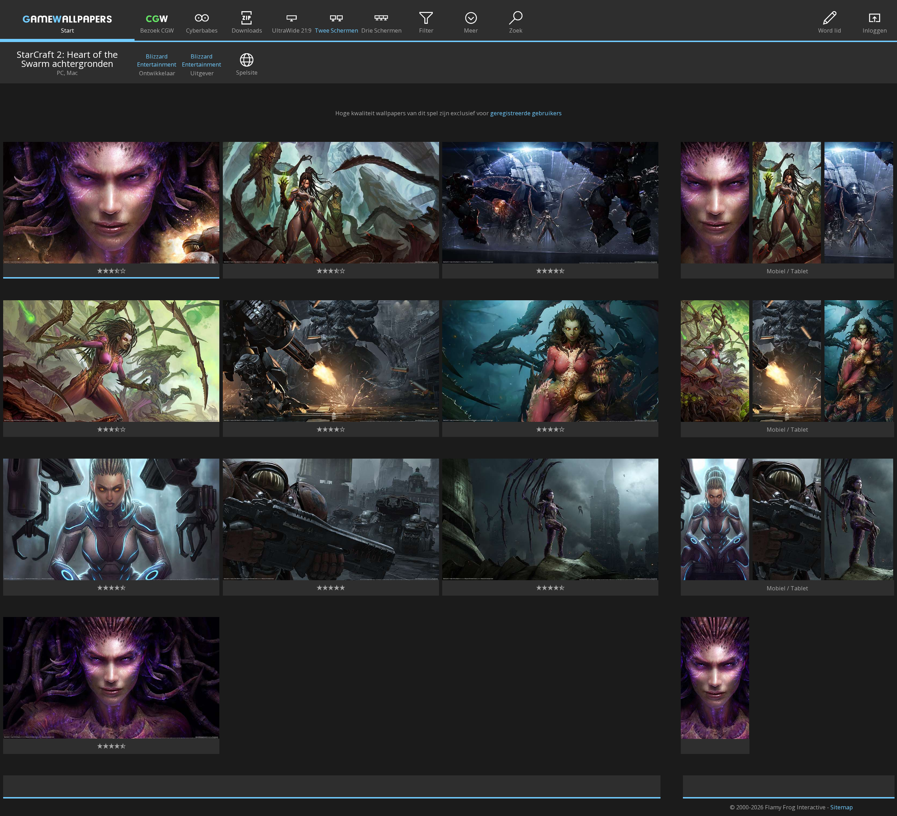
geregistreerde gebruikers (526, 113)
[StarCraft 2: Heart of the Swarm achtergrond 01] (111, 261)
